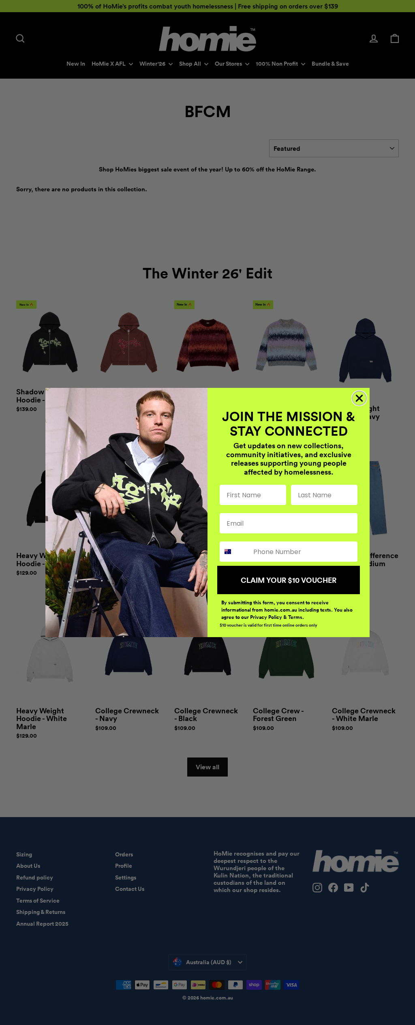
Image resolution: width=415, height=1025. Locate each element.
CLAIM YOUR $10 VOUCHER (288, 580)
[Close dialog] (359, 398)
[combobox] (234, 551)
